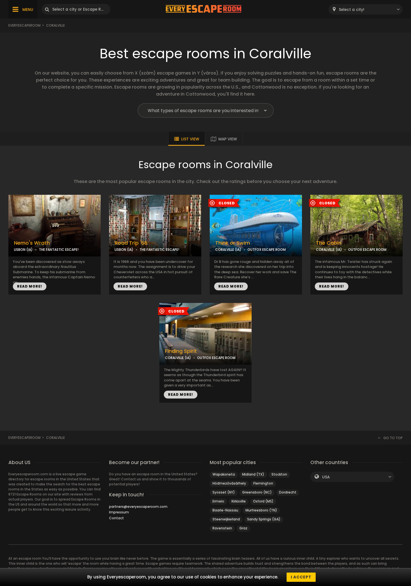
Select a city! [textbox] (351, 9)
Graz (243, 528)
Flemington (263, 483)
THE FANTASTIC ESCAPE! (59, 249)
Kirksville (239, 501)
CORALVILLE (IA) (228, 249)
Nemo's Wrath (32, 243)
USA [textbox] (326, 477)
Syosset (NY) (223, 492)
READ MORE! (29, 286)
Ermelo (218, 501)
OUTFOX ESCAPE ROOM (266, 249)
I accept (301, 577)
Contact (116, 518)
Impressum (119, 512)
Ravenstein (222, 528)
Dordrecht (287, 492)
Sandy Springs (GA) (263, 519)
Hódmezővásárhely (229, 483)
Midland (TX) (253, 474)
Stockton (279, 474)
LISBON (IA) (23, 249)
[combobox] (366, 9)
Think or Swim (232, 243)
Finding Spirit (181, 351)
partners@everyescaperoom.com (138, 506)
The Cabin (328, 243)
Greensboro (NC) (257, 492)
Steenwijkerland (226, 519)
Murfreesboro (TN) (261, 510)
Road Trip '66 (131, 243)
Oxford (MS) (263, 501)
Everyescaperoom (24, 25)
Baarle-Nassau (225, 510)
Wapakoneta (223, 474)
